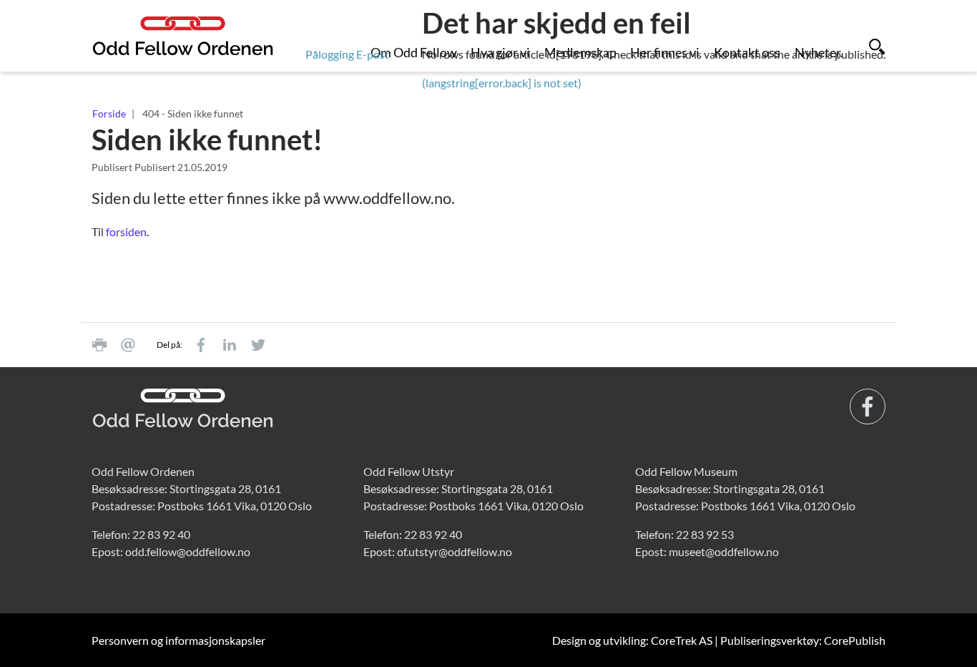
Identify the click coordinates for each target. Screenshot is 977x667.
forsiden (126, 231)
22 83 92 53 (705, 534)
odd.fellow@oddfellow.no (187, 551)
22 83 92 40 (161, 534)
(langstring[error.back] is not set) (501, 82)
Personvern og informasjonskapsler (178, 640)
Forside (109, 113)
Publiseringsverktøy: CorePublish (802, 640)
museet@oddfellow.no (724, 551)
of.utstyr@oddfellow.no (454, 551)
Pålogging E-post (347, 54)
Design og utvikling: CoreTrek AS (632, 640)
